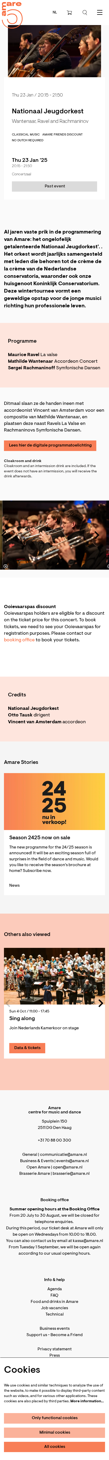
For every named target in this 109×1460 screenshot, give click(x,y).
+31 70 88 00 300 (54, 1140)
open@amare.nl (68, 1167)
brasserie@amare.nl (71, 1174)
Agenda (54, 1289)
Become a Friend (67, 1335)
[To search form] (85, 13)
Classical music (26, 134)
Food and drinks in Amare (54, 1302)
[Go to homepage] (9, 11)
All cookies (54, 1447)
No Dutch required (27, 140)
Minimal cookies (54, 1432)
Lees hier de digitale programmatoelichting (50, 445)
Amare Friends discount (62, 134)
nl (55, 12)
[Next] (97, 535)
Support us (36, 1335)
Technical (55, 1314)
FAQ (54, 1295)
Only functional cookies (55, 1418)
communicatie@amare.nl (63, 1155)
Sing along (22, 1018)
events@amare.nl (72, 1161)
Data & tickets (27, 1048)
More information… (87, 1401)
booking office (19, 640)
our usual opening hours (66, 1254)
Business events (55, 1329)
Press (54, 1356)
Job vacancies (54, 1308)
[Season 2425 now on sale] (54, 801)
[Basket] (69, 13)
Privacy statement (55, 1349)
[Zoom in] (6, 566)
